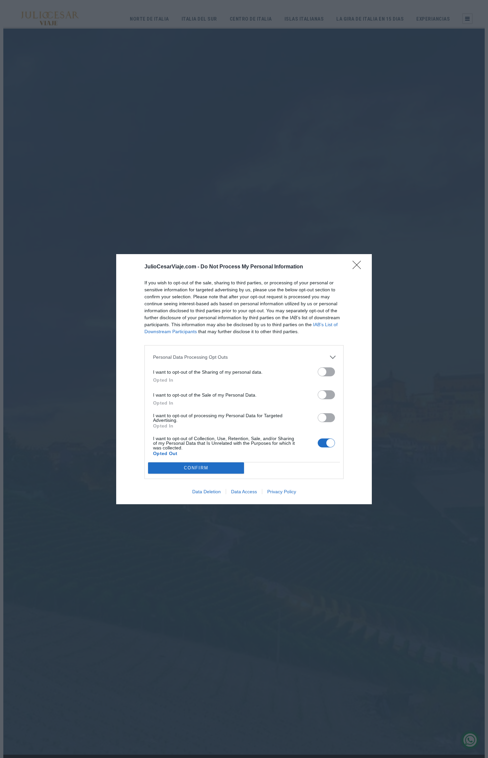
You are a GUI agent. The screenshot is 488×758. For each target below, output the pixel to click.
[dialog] (244, 379)
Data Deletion (206, 491)
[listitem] (244, 357)
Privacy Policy (281, 491)
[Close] (359, 267)
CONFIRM (196, 467)
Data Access (244, 491)
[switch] (326, 371)
